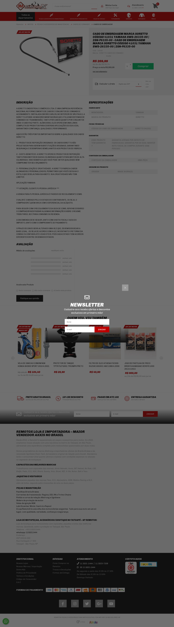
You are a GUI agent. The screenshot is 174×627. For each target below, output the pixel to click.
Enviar (102, 329)
